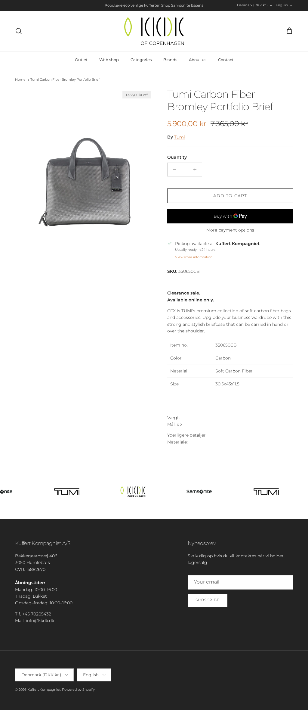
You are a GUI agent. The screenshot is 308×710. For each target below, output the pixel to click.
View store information (193, 257)
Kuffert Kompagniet (43, 689)
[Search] (18, 31)
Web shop (109, 59)
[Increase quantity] (196, 169)
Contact (225, 59)
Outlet (81, 59)
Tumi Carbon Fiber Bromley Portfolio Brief (65, 80)
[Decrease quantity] (173, 169)
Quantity (177, 157)
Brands (170, 59)
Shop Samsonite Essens (182, 5)
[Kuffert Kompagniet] (154, 31)
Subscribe (208, 600)
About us (197, 59)
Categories (141, 59)
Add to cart (230, 195)
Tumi (179, 137)
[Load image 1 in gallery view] (84, 181)
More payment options (230, 230)
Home (20, 80)
